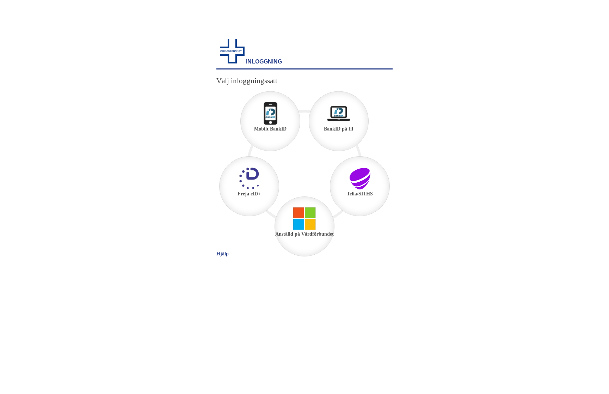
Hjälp (222, 253)
